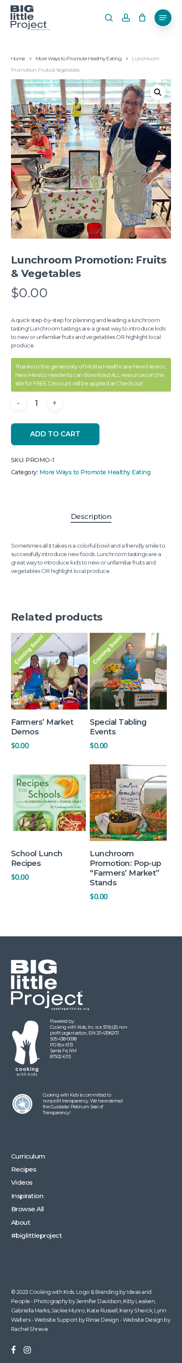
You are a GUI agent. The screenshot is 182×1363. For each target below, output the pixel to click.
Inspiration (27, 1196)
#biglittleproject (36, 1235)
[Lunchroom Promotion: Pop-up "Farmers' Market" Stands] (128, 802)
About (20, 1222)
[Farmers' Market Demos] (49, 671)
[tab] (91, 516)
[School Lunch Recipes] (49, 802)
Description (91, 516)
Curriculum (28, 1156)
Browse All (27, 1209)
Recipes (23, 1169)
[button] (162, 17)
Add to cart (55, 434)
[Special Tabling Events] (128, 671)
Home (18, 58)
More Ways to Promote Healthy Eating (79, 58)
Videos (22, 1182)
